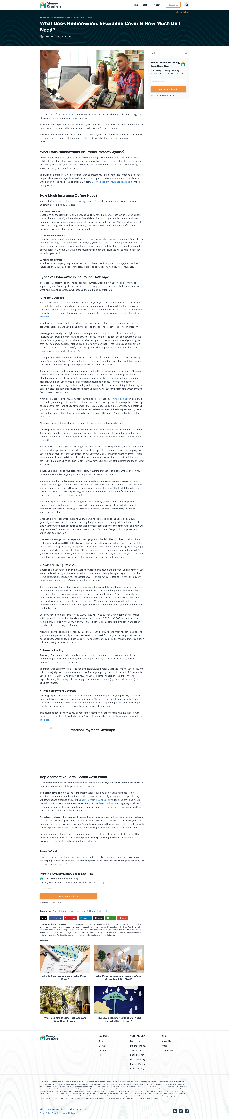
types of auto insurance (60, 114)
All (100, 1054)
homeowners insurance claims (97, 799)
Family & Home (75, 17)
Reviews (103, 1050)
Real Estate (88, 17)
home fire (45, 246)
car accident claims (124, 679)
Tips (136, 4)
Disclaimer (72, 1113)
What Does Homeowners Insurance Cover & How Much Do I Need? (119, 977)
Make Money (137, 1041)
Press (164, 1045)
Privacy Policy (45, 1113)
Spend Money (137, 1054)
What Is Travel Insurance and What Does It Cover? (65, 977)
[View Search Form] (186, 4)
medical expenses (71, 695)
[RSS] (187, 1111)
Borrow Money (137, 1059)
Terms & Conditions (59, 1113)
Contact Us (167, 1050)
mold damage (121, 398)
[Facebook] (175, 1111)
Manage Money (138, 1045)
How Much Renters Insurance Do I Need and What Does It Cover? (119, 1019)
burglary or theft (74, 495)
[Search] (186, 53)
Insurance (63, 17)
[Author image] (42, 36)
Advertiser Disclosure (182, 12)
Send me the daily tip (68, 896)
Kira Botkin (49, 36)
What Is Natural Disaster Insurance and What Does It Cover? (65, 1019)
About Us (166, 1041)
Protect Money (50, 17)
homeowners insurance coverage (69, 201)
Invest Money (137, 1068)
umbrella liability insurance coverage (111, 181)
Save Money (136, 1050)
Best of (102, 1045)
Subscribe (173, 4)
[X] (181, 1111)
